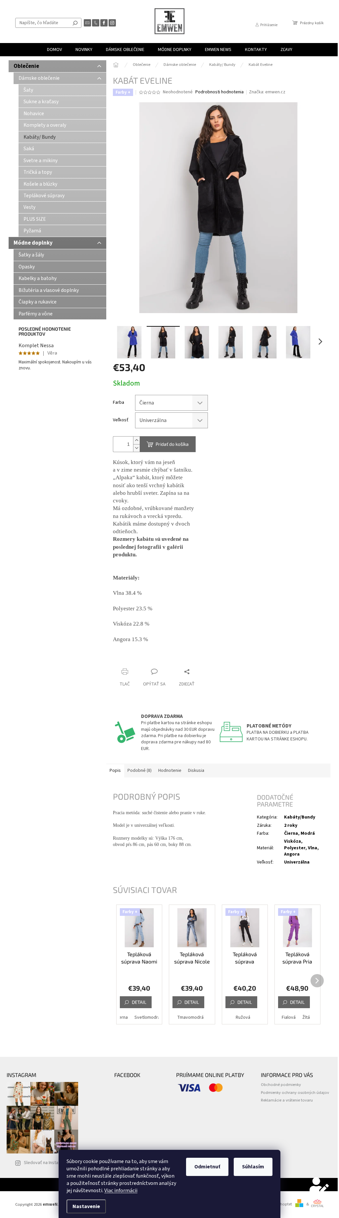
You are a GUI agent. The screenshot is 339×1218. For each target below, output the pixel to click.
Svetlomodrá (147, 1017)
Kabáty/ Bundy (40, 137)
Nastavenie (86, 1206)
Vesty (29, 207)
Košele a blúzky (40, 184)
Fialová (289, 1017)
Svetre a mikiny (41, 160)
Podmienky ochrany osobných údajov (295, 1093)
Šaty (28, 90)
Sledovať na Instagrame (47, 1162)
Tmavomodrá (190, 1017)
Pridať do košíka (172, 444)
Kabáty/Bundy (299, 817)
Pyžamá (32, 230)
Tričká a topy (38, 172)
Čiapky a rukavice (38, 301)
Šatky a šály (31, 254)
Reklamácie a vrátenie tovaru (287, 1100)
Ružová (243, 1017)
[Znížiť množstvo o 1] (136, 448)
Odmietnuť (207, 1166)
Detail (139, 1002)
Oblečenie (26, 66)
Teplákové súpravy (44, 195)
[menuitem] (54, 49)
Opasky (27, 266)
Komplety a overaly (45, 125)
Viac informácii (120, 1190)
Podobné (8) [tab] (139, 770)
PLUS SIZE (35, 219)
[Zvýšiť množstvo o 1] (136, 440)
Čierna (121, 1017)
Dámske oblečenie (39, 78)
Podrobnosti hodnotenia (219, 92)
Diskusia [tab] (196, 770)
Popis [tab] (115, 770)
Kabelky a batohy (38, 278)
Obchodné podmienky (281, 1085)
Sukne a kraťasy (41, 101)
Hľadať (75, 23)
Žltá (306, 1017)
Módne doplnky (33, 243)
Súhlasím (253, 1166)
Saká (29, 148)
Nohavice (34, 113)
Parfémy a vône (36, 313)
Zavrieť (157, 659)
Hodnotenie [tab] (169, 770)
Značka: (267, 92)
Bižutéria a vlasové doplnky (49, 290)
